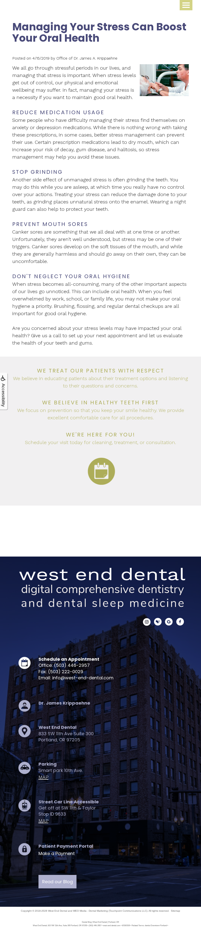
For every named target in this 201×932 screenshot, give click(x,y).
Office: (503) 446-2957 (64, 665)
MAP (43, 777)
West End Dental (57, 910)
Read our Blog (57, 882)
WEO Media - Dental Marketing (90, 910)
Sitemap (175, 910)
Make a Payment (56, 853)
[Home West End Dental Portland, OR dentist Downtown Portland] (100, 590)
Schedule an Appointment (68, 659)
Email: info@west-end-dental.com (75, 678)
